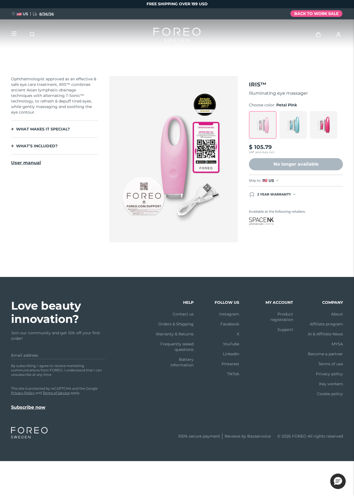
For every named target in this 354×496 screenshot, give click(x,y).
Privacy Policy (23, 393)
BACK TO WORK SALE (316, 13)
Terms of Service (56, 393)
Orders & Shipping (176, 324)
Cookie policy (330, 393)
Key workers (331, 383)
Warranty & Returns (175, 333)
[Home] (177, 36)
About (337, 314)
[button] (338, 481)
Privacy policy (329, 373)
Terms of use (330, 363)
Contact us (183, 314)
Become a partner (325, 353)
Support (285, 329)
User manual (26, 162)
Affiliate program (326, 324)
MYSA (337, 343)
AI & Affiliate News (325, 333)
